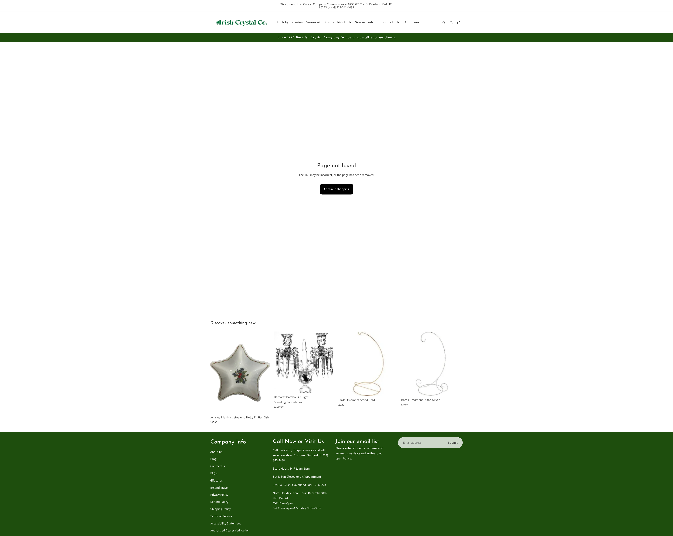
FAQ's (213, 473)
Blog (213, 459)
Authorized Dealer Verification (230, 530)
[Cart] (459, 22)
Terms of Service (221, 516)
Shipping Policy (220, 509)
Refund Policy (219, 502)
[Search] (444, 22)
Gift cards (216, 480)
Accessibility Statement (225, 523)
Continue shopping (336, 189)
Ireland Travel (219, 488)
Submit (453, 443)
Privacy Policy (219, 495)
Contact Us (217, 466)
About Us (216, 452)
